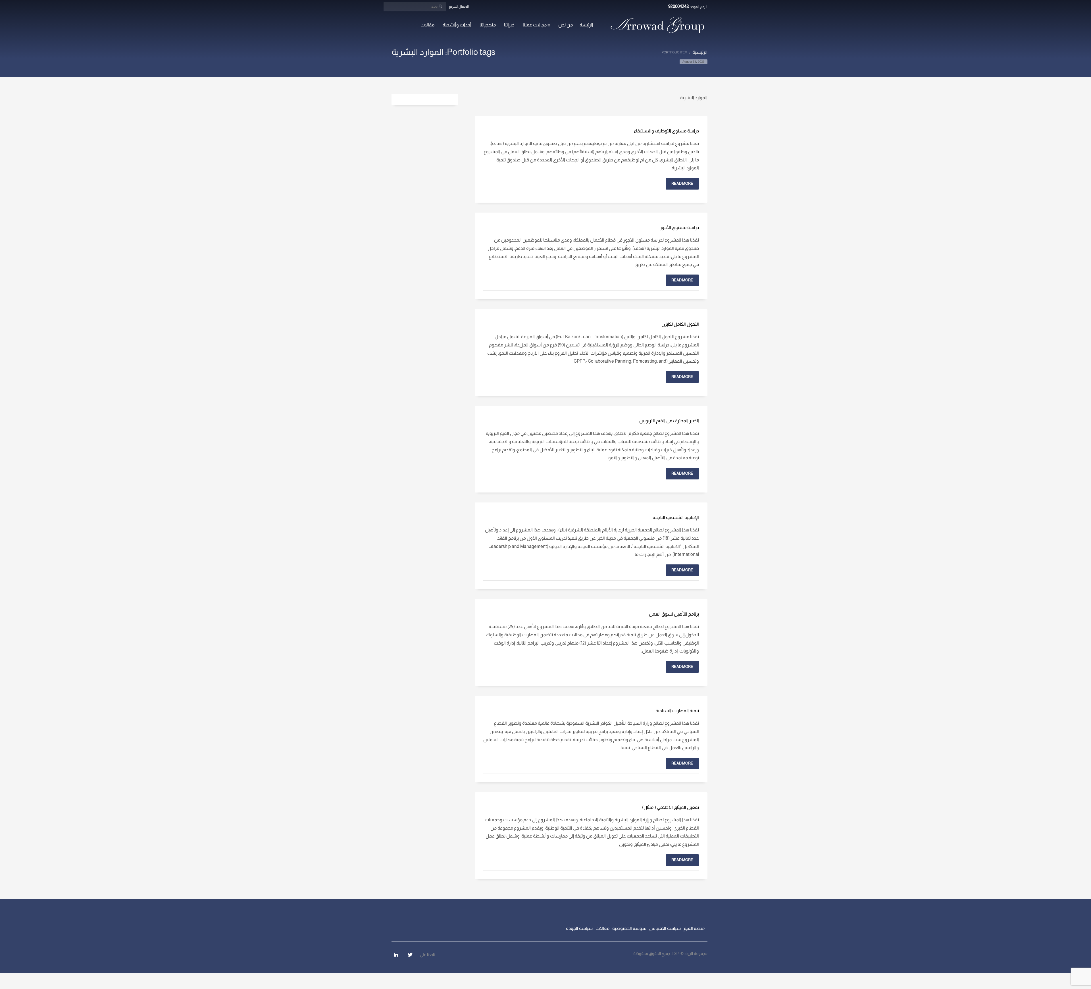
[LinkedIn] (396, 954)
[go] (440, 6)
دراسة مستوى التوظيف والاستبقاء (666, 130)
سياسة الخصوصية (629, 928)
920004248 (678, 6)
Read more (682, 183)
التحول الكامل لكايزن (680, 324)
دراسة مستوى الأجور (679, 227)
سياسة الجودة (579, 928)
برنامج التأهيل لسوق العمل (674, 614)
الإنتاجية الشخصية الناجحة (676, 517)
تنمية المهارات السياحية (677, 710)
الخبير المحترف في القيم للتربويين (669, 420)
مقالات (602, 928)
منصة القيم (694, 928)
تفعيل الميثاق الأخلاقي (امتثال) (670, 807)
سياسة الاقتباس (665, 928)
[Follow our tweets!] (410, 954)
